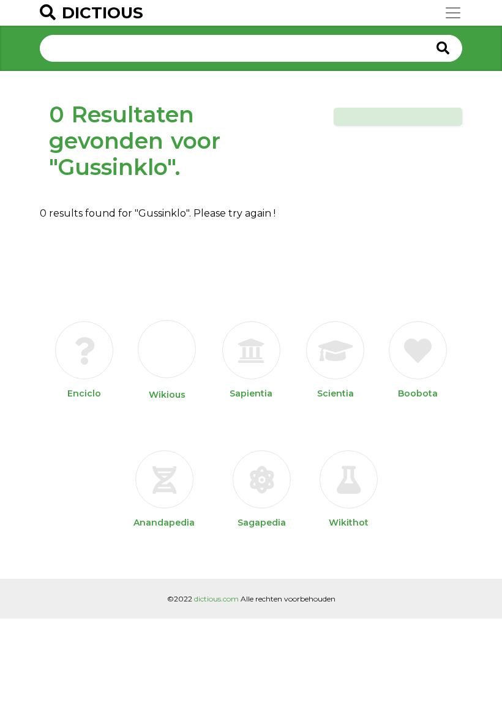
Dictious (102, 13)
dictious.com (216, 598)
